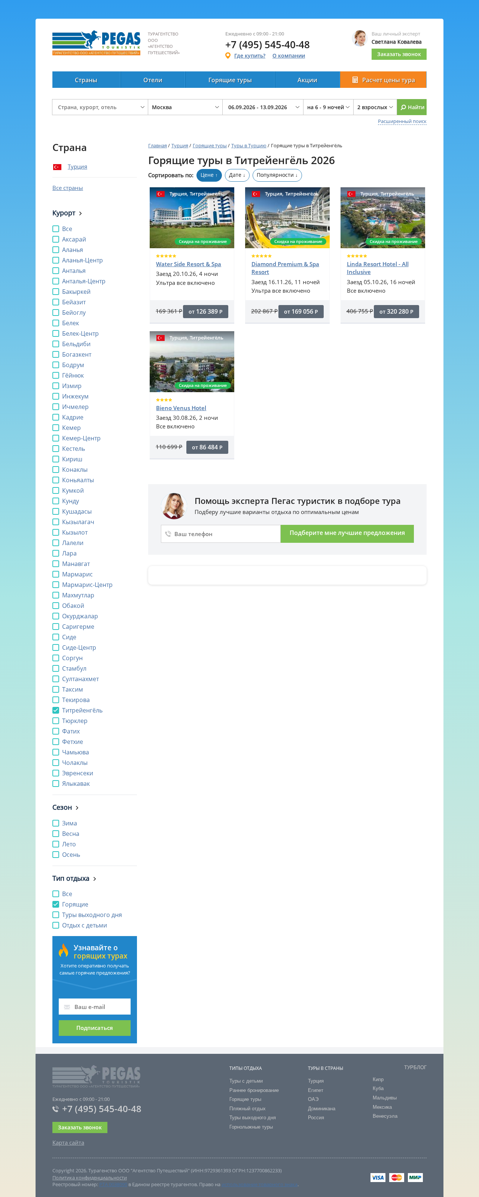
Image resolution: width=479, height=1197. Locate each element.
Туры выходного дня (252, 1117)
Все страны (67, 187)
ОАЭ (313, 1099)
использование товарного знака (260, 1184)
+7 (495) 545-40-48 (101, 1108)
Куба (378, 1088)
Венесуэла (385, 1116)
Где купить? (249, 55)
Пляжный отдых (247, 1108)
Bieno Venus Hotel (181, 408)
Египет (315, 1090)
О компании (288, 55)
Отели (152, 80)
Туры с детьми (246, 1081)
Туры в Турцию (248, 145)
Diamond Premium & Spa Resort (285, 268)
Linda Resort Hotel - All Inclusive (378, 268)
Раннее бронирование (254, 1090)
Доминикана (321, 1108)
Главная (157, 145)
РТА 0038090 (113, 1184)
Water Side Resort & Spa (188, 264)
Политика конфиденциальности (89, 1177)
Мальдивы (385, 1098)
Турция (77, 166)
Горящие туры (230, 80)
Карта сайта (68, 1142)
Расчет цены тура (388, 80)
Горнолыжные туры (251, 1127)
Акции (307, 80)
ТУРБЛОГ (415, 1067)
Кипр (378, 1079)
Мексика (382, 1107)
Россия (316, 1117)
